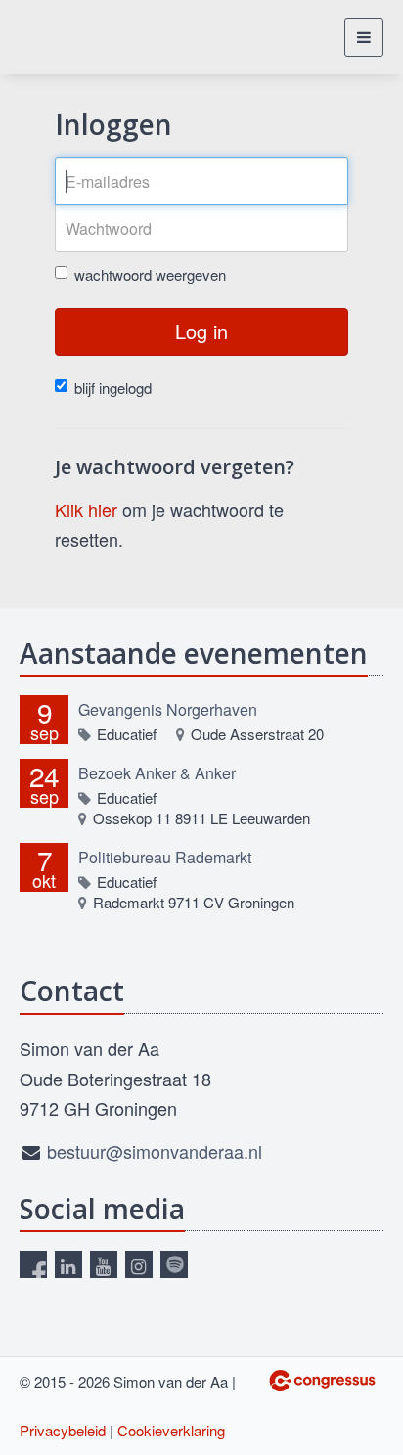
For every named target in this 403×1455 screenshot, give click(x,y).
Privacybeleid (63, 1430)
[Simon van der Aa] (81, 37)
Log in (201, 331)
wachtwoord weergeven (150, 274)
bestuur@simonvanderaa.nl (154, 1151)
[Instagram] (139, 1264)
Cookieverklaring (171, 1430)
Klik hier (86, 509)
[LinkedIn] (68, 1264)
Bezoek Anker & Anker (157, 773)
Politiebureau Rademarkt (164, 857)
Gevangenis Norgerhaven (167, 709)
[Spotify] (174, 1264)
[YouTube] (103, 1264)
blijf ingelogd (113, 387)
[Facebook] (33, 1264)
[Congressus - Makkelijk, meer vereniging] (322, 1380)
